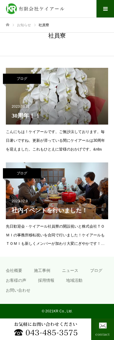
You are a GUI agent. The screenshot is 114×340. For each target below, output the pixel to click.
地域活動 (74, 280)
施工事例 (42, 270)
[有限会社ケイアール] (51, 8)
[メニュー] (105, 8)
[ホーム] (7, 25)
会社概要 (14, 270)
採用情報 (46, 280)
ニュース (70, 270)
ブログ (22, 79)
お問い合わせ (18, 290)
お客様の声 (16, 280)
